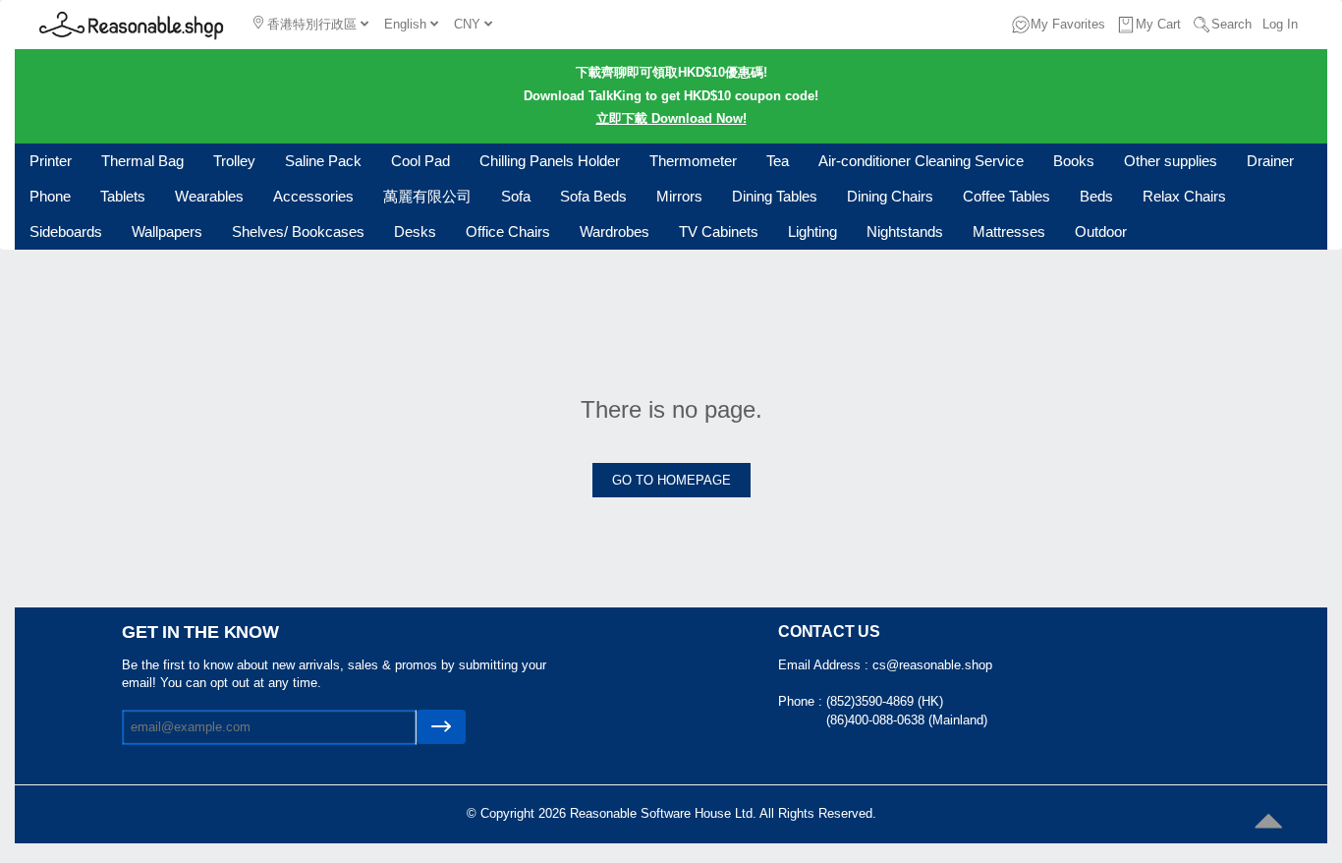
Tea (777, 160)
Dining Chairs (890, 196)
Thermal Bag (142, 160)
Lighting (812, 231)
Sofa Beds (593, 196)
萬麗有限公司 (427, 196)
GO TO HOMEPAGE (671, 480)
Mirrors (679, 196)
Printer (50, 160)
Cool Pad (420, 160)
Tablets (122, 196)
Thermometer (693, 160)
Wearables (209, 196)
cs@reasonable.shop (932, 665)
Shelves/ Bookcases (298, 231)
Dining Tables (774, 196)
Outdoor (1101, 231)
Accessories (313, 196)
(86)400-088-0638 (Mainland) (906, 720)
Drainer (1270, 160)
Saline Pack (323, 160)
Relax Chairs (1184, 196)
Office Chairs (508, 231)
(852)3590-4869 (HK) (884, 701)
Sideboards (65, 231)
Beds (1096, 196)
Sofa (516, 196)
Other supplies (1170, 160)
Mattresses (1009, 231)
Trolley (234, 160)
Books (1073, 160)
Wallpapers (167, 231)
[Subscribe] (441, 727)
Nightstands (905, 231)
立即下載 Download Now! (671, 118)
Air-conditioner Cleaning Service (921, 160)
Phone (50, 196)
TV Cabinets (718, 231)
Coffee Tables (1006, 196)
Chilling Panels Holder (549, 160)
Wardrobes (614, 231)
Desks (415, 231)
